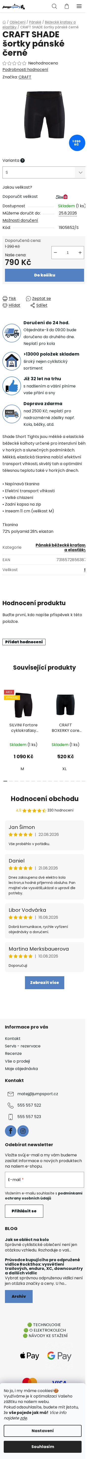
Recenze (13, 1053)
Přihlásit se (24, 1211)
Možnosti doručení (20, 220)
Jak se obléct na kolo (27, 1240)
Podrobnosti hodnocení (25, 69)
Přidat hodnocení (24, 642)
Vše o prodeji (17, 1061)
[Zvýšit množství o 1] (80, 252)
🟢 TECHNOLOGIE (44, 1325)
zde (23, 1418)
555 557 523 (29, 1117)
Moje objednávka (21, 1069)
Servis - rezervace (23, 1046)
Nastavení (43, 1431)
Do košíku (44, 275)
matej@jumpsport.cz (37, 1094)
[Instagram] (23, 1131)
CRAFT (25, 77)
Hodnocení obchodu (45, 798)
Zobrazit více (44, 982)
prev (5, 708)
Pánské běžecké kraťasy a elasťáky (61, 547)
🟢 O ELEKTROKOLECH (44, 1330)
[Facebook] (10, 1131)
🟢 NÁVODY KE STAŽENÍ (45, 1336)
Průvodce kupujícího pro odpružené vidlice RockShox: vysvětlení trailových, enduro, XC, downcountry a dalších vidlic (44, 1266)
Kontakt (13, 1038)
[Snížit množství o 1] (55, 252)
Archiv (19, 1296)
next (84, 708)
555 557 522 (29, 1105)
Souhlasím (42, 1447)
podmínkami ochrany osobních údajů (43, 1196)
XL (64, 769)
